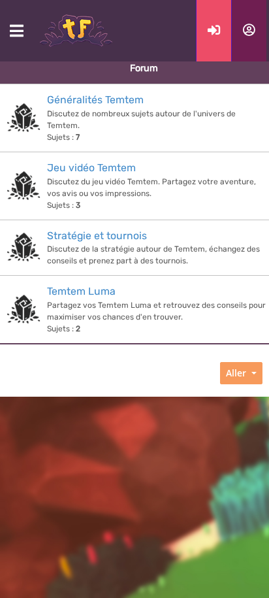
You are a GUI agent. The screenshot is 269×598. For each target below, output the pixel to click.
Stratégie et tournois (97, 235)
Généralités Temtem (95, 99)
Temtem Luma (81, 291)
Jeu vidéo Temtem (91, 167)
